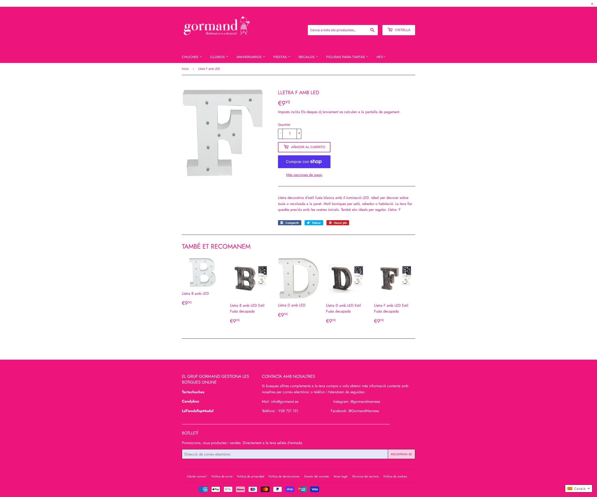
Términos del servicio (365, 476)
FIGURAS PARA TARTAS (346, 57)
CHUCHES (190, 57)
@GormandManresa (363, 411)
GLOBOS (218, 57)
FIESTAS (280, 57)
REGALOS (307, 57)
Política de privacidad (250, 476)
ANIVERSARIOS (249, 57)
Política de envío (222, 476)
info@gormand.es (284, 401)
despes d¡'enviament (322, 112)
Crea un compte (403, 18)
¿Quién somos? (197, 476)
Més (380, 57)
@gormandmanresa (365, 401)
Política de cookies (395, 476)
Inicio (185, 68)
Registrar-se (377, 18)
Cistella (402, 30)
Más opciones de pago (304, 174)
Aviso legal (340, 476)
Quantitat (284, 124)
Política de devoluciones (284, 476)
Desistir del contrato (316, 476)
